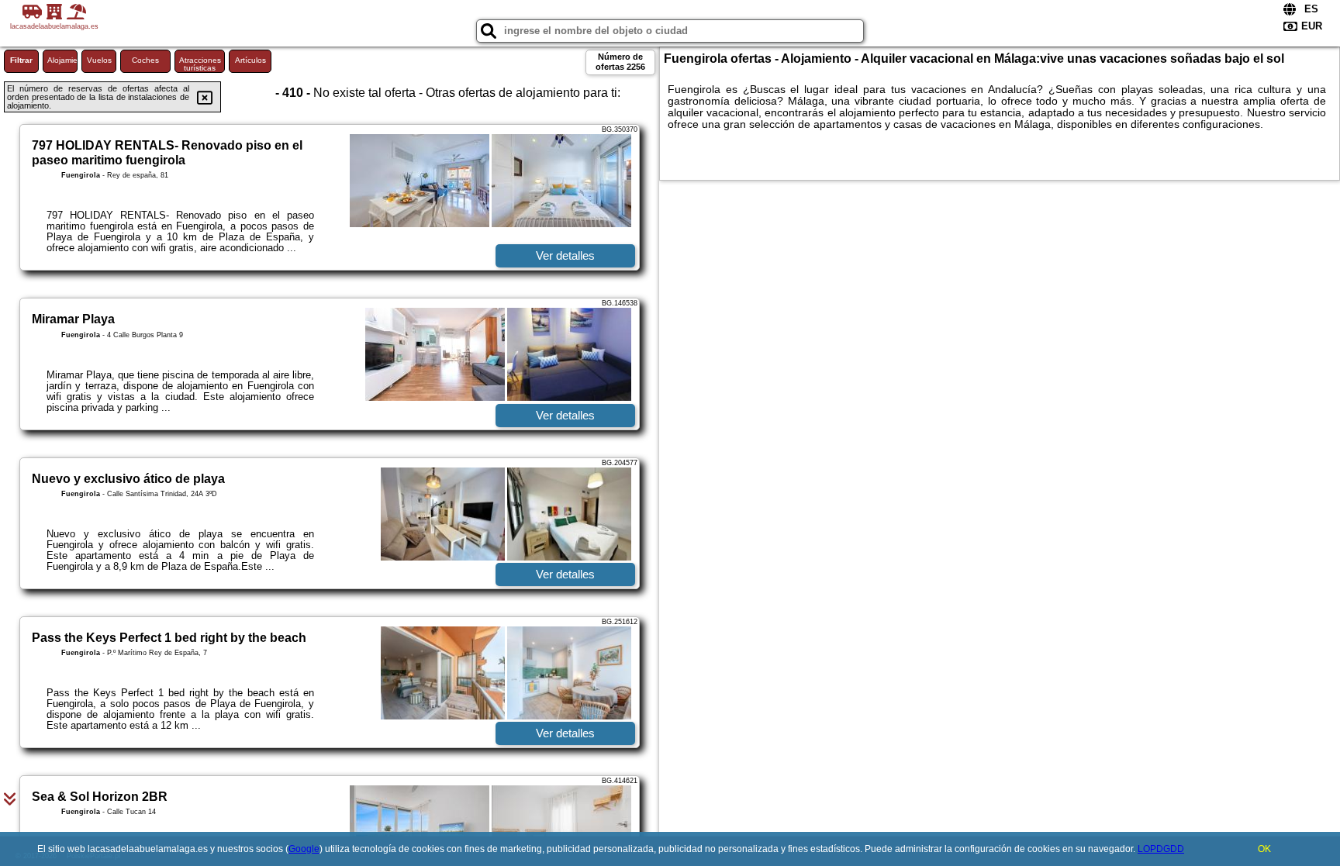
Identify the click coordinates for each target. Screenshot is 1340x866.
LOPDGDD (1161, 849)
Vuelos (99, 60)
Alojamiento (62, 60)
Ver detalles (565, 255)
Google (303, 849)
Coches (145, 60)
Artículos (250, 60)
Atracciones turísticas (200, 64)
